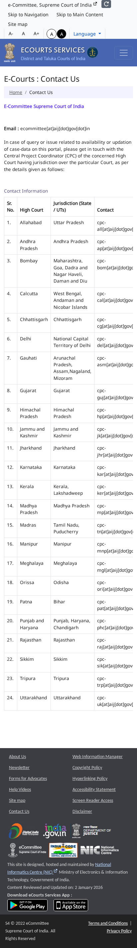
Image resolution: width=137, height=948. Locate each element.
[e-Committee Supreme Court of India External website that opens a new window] (27, 852)
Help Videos (20, 790)
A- (11, 33)
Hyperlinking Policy (89, 779)
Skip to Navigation (28, 14)
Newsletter (19, 768)
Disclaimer (82, 812)
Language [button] (85, 34)
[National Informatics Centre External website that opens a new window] (99, 852)
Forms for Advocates (28, 779)
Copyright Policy (87, 768)
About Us (17, 757)
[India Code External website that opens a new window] (63, 852)
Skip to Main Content (80, 14)
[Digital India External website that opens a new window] (23, 832)
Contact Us (19, 812)
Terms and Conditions (108, 923)
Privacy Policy (119, 931)
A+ (36, 33)
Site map (18, 24)
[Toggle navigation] (123, 52)
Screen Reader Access (92, 801)
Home (15, 92)
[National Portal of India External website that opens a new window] (55, 832)
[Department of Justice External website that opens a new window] (91, 832)
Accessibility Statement (94, 790)
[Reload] (106, 4)
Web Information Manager (97, 757)
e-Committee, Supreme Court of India (50, 5)
